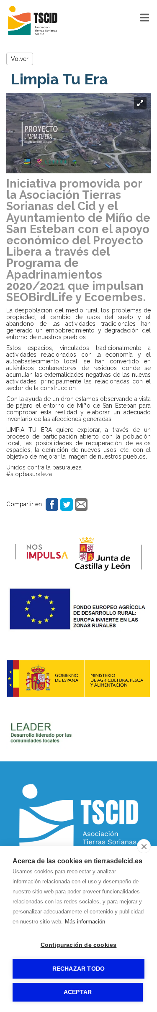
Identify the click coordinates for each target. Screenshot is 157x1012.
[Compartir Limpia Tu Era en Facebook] (51, 504)
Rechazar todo (78, 969)
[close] (144, 846)
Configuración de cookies (79, 945)
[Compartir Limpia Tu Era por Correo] (80, 504)
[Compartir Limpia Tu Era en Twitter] (65, 504)
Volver (19, 59)
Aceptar (78, 992)
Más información (85, 921)
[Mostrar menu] (144, 19)
